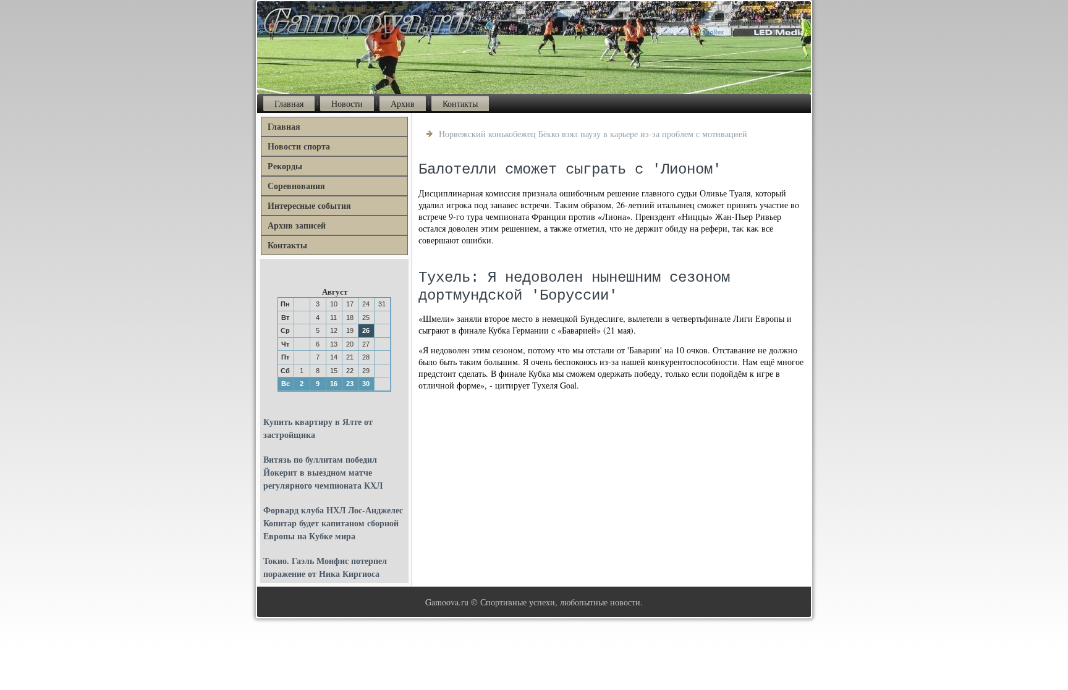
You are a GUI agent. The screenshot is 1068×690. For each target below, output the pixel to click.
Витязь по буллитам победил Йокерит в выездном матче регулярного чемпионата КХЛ (323, 472)
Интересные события (309, 205)
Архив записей (297, 225)
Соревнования (296, 185)
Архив (403, 103)
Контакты (460, 103)
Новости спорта (299, 146)
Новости (347, 103)
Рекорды (285, 165)
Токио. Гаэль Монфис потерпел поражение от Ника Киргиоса (325, 567)
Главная (288, 103)
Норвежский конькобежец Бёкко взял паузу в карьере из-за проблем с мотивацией (593, 134)
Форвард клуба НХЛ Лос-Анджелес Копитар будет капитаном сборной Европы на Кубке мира (333, 522)
